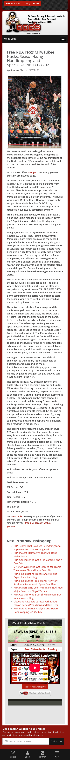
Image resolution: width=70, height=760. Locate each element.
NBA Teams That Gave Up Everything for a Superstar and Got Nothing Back (37, 547)
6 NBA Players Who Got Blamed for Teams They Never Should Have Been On (37, 568)
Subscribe (56, 741)
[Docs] (23, 22)
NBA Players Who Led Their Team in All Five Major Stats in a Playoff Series (38, 589)
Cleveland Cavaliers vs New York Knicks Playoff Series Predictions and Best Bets (36, 603)
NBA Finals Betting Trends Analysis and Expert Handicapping (35, 575)
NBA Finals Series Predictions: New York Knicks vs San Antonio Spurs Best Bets (36, 582)
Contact (42, 757)
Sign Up (13, 757)
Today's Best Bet (32, 3)
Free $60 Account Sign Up (35, 687)
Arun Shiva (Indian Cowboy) (41, 649)
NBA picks (33, 172)
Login (27, 757)
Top (57, 757)
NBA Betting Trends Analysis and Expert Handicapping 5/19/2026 (36, 610)
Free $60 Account (13, 3)
